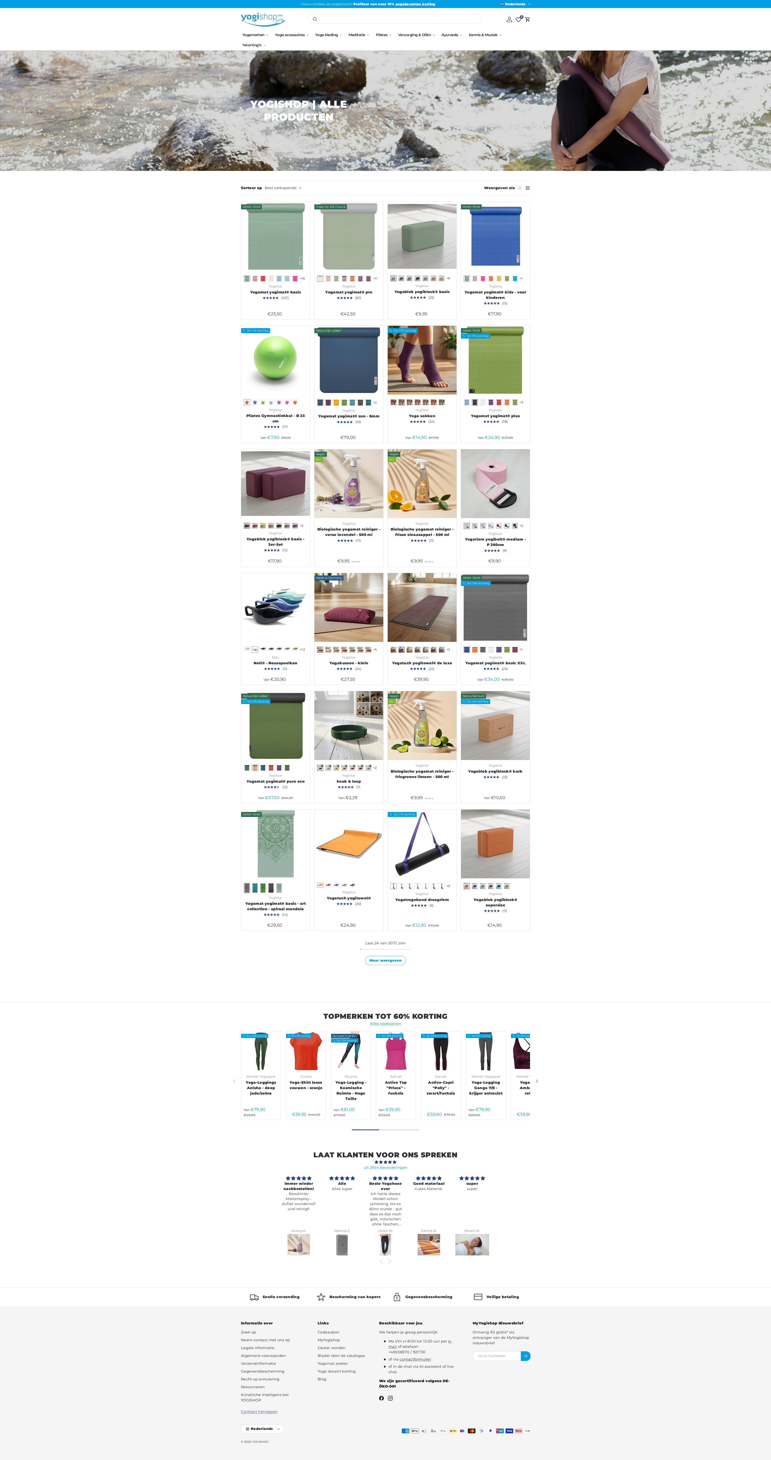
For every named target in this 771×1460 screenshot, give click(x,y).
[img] (385, 1162)
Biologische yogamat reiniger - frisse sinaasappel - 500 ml (422, 532)
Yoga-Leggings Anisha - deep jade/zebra (261, 1088)
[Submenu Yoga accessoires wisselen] (307, 35)
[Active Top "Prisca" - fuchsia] (396, 1051)
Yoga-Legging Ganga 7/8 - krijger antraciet (486, 1088)
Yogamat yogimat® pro (348, 292)
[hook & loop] (348, 725)
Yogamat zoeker (333, 1363)
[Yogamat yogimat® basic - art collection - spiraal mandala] (275, 844)
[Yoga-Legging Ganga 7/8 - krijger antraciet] (486, 1051)
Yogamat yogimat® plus (495, 416)
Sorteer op (251, 188)
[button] (527, 19)
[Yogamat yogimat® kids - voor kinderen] (495, 236)
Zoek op (248, 1332)
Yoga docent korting (337, 1371)
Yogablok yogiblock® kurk (495, 771)
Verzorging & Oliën (414, 35)
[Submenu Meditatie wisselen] (368, 35)
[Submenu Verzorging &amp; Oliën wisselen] (433, 35)
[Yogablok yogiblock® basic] (422, 236)
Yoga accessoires (290, 35)
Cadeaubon (328, 1332)
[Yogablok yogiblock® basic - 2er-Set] (275, 483)
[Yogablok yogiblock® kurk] (495, 725)
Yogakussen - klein (348, 663)
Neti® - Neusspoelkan (275, 663)
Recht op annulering (260, 1379)
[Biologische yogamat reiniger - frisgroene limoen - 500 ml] (422, 725)
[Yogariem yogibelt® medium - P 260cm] (495, 483)
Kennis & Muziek (483, 35)
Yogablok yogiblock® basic (422, 292)
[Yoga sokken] (422, 360)
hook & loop (349, 781)
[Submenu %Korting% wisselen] (264, 45)
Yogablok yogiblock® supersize (495, 902)
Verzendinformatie (258, 1363)
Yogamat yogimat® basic (275, 292)
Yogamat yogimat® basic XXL (495, 663)
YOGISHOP (260, 1441)
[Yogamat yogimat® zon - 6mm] (348, 360)
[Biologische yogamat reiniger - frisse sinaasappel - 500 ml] (422, 483)
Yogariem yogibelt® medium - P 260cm (495, 542)
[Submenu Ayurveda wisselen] (461, 35)
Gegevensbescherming (263, 1371)
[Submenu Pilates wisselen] (390, 35)
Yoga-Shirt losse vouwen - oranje (306, 1085)
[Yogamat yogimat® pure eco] (275, 725)
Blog (322, 1379)
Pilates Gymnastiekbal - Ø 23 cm (275, 418)
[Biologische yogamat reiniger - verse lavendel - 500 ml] (348, 483)
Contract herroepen (259, 1411)
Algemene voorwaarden (263, 1355)
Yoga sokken (422, 416)
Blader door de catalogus (341, 1355)
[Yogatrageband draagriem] (422, 844)
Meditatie (357, 35)
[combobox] (395, 19)
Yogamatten (253, 35)
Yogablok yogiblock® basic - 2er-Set (276, 542)
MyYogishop (329, 1340)
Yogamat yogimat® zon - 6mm (348, 416)
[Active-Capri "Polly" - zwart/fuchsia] (441, 1051)
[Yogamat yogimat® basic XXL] (495, 607)
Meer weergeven (385, 960)
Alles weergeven (385, 1023)
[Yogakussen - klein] (348, 607)
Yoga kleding (326, 35)
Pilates (382, 35)
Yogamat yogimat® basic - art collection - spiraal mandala (275, 906)
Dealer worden (332, 1348)
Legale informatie (257, 1348)
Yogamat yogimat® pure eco (276, 781)
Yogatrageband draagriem (422, 900)
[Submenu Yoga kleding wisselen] (340, 35)
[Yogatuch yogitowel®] (348, 844)
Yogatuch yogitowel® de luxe (422, 663)
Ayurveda (450, 35)
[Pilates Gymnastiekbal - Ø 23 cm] (275, 360)
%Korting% (251, 45)
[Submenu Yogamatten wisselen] (267, 35)
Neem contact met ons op (265, 1340)
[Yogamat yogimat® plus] (495, 360)
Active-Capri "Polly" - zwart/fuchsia (441, 1088)
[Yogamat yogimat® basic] (275, 236)
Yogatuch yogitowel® (349, 898)
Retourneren (253, 1387)
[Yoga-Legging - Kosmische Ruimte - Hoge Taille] (351, 1051)
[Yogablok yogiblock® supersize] (495, 844)
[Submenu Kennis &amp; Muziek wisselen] (500, 35)
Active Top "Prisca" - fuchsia (396, 1088)
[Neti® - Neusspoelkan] (275, 607)
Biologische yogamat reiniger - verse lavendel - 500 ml (348, 532)
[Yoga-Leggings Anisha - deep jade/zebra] (261, 1051)
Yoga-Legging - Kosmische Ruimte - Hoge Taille (351, 1090)
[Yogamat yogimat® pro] (348, 236)
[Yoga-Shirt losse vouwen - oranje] (306, 1051)
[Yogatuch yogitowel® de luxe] (422, 607)
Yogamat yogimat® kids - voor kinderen (495, 295)
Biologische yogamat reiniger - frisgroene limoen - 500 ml (422, 774)
